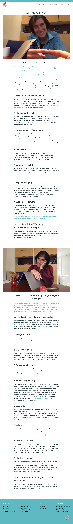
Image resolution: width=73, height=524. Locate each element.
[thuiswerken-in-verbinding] (36, 37)
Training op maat (42, 508)
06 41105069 (59, 508)
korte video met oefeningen (41, 398)
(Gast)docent (41, 509)
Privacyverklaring (60, 509)
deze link (42, 218)
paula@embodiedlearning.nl (63, 506)
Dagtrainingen (6, 506)
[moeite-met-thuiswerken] (36, 270)
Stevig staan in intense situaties (22, 324)
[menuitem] (39, 4)
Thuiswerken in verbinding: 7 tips (36, 62)
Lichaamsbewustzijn (25, 513)
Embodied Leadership (26, 506)
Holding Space (24, 511)
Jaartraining (6, 508)
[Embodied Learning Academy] (5, 4)
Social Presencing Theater (27, 509)
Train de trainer (6, 509)
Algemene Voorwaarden (62, 511)
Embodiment (24, 508)
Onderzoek (29, 86)
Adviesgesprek (42, 506)
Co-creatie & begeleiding (9, 511)
